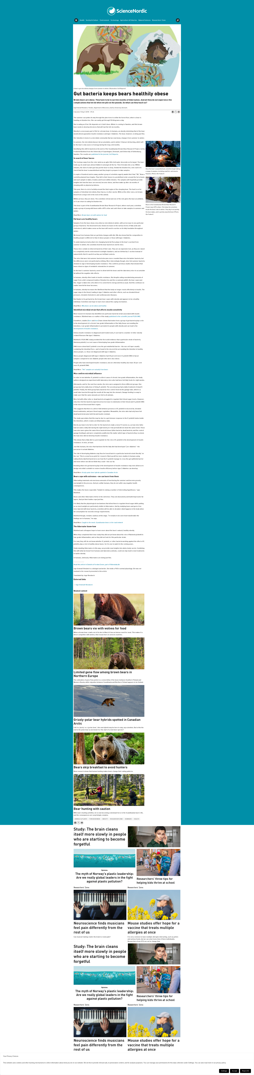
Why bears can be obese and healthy (94, 306)
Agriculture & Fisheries (128, 20)
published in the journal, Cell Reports (104, 154)
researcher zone (116, 819)
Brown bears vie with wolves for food (94, 215)
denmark (128, 819)
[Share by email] (178, 112)
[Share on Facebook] (172, 112)
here (90, 321)
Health (82, 20)
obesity (105, 819)
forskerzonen (94, 819)
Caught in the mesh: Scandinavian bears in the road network (102, 522)
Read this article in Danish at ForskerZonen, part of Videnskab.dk (97, 564)
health (136, 819)
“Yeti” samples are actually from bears (95, 369)
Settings (224, 1071)
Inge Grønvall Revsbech (84, 585)
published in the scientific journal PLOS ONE (124, 316)
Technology (115, 20)
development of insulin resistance (86, 329)
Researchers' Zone (159, 20)
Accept (234, 1071)
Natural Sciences (145, 20)
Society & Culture (92, 20)
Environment (104, 20)
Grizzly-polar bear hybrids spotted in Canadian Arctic (100, 472)
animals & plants (81, 819)
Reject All (245, 1071)
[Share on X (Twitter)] (175, 112)
